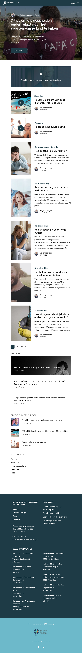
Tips (46, 268)
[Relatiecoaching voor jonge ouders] (21, 240)
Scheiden (38, 96)
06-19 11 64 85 (19, 536)
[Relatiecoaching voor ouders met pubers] (21, 198)
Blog (14, 516)
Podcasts (38, 123)
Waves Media (45, 642)
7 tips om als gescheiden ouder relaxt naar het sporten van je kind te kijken (34, 24)
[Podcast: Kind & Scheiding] (21, 128)
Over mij (16, 509)
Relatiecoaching (42, 147)
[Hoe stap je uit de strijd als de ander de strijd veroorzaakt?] (21, 323)
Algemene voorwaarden (36, 624)
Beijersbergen (26, 15)
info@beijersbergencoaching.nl (25, 539)
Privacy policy (49, 624)
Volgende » (24, 347)
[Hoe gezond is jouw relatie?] (21, 158)
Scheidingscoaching (52, 513)
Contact (16, 519)
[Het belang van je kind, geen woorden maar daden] (21, 282)
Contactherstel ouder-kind (55, 517)
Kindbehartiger (19, 512)
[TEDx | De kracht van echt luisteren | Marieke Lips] (21, 102)
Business (15, 459)
